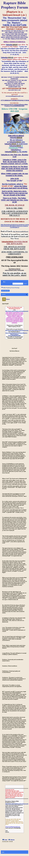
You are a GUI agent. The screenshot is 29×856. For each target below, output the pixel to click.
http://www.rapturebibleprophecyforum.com (16, 330)
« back (2, 852)
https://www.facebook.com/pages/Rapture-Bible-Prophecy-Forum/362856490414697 (16, 334)
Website (12, 839)
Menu (4, 281)
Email (5, 839)
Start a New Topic (5, 290)
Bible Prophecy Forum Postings (11, 287)
